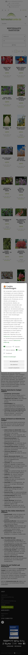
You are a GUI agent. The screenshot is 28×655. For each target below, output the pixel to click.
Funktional (9, 353)
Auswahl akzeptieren (14, 368)
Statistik (17, 346)
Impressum (7, 336)
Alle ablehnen (14, 364)
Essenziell (9, 346)
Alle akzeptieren (14, 361)
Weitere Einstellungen (10, 356)
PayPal (20, 350)
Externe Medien (10, 350)
